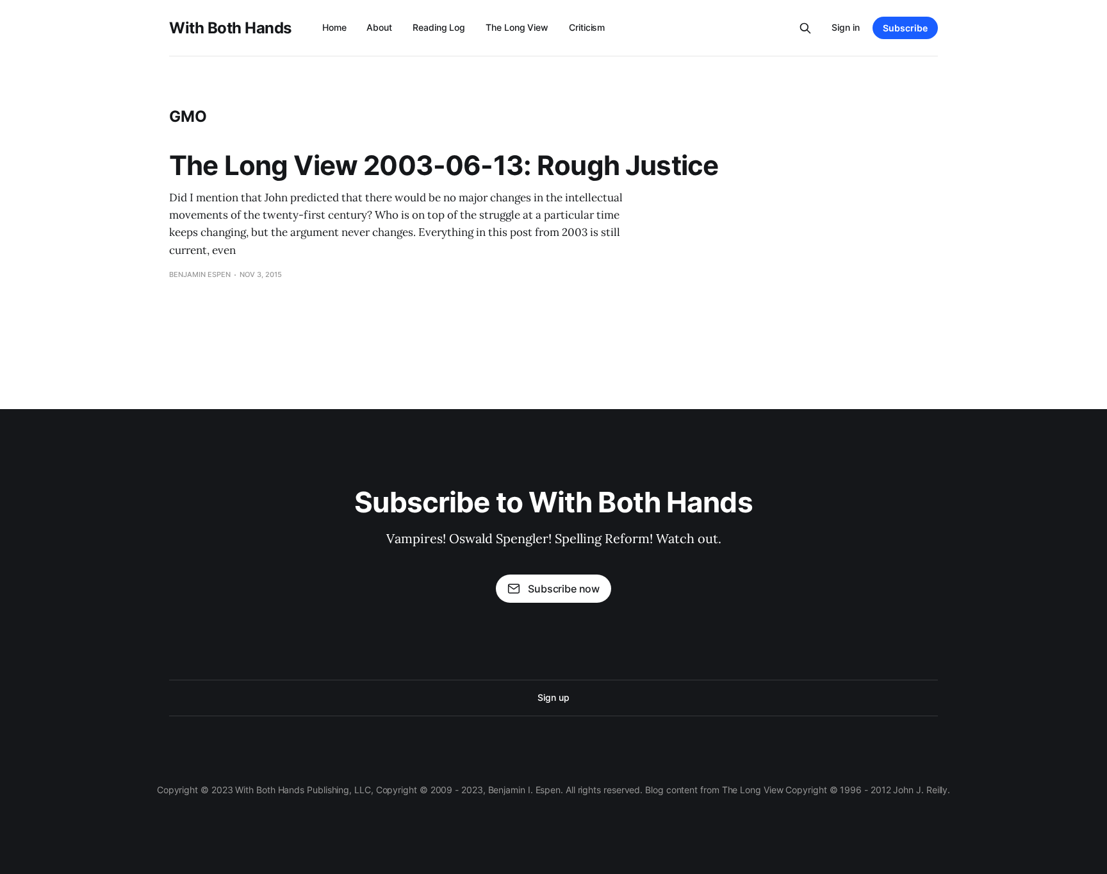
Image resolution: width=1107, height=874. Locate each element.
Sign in (846, 27)
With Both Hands (230, 28)
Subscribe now (564, 588)
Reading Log (439, 27)
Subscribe (905, 27)
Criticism (587, 27)
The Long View (517, 27)
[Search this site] (805, 28)
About (379, 27)
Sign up (553, 697)
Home (334, 27)
